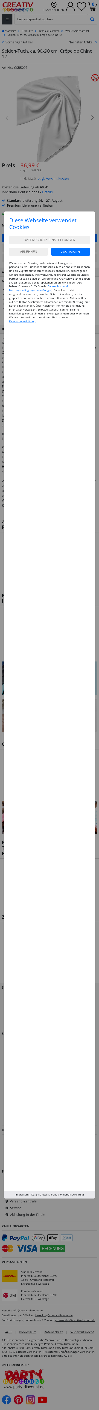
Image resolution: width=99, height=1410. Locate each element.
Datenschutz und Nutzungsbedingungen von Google (38, 288)
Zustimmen (70, 252)
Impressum (22, 1194)
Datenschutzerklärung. (22, 321)
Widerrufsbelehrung (72, 1194)
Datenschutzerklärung (44, 1194)
